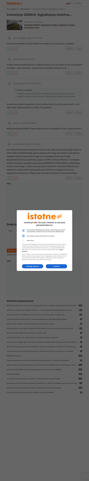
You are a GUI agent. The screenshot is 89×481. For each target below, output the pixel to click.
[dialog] (44, 240)
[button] (44, 240)
